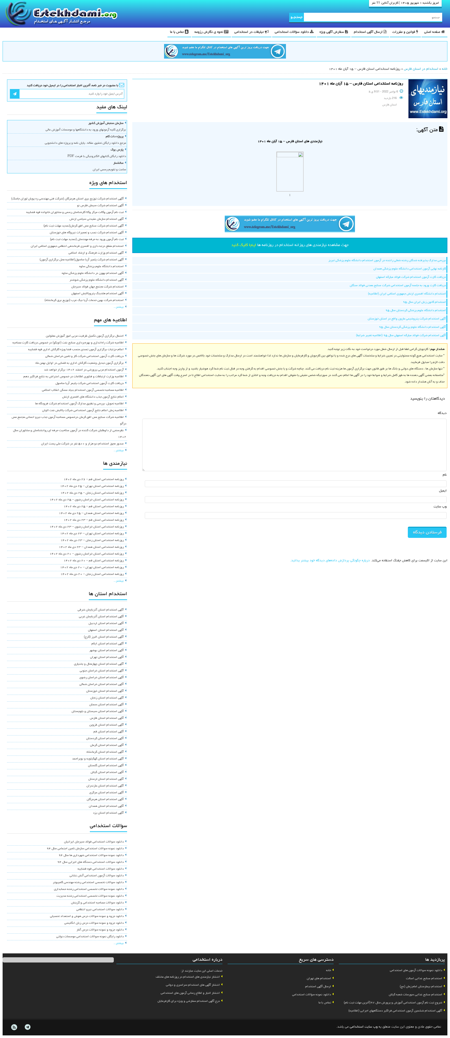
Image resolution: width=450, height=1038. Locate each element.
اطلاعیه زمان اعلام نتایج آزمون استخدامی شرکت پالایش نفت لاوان (83, 410)
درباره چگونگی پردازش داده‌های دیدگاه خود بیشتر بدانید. (330, 561)
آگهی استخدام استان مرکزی (106, 793)
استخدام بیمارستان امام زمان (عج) (421, 987)
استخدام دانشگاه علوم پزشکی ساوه (101, 266)
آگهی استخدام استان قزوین (106, 725)
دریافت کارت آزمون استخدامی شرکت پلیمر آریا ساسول (89, 383)
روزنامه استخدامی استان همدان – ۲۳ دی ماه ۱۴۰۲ (91, 547)
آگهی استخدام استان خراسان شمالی (101, 684)
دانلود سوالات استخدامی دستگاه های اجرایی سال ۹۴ (90, 862)
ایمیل (443, 491)
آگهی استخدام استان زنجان (107, 698)
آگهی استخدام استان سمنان (106, 705)
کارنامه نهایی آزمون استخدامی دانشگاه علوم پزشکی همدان (409, 269)
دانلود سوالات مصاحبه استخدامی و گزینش (97, 903)
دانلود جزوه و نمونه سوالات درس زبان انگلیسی (94, 923)
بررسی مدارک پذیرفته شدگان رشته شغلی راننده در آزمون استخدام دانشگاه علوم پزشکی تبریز (387, 260)
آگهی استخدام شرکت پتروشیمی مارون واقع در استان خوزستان (407, 319)
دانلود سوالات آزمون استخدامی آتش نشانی (97, 876)
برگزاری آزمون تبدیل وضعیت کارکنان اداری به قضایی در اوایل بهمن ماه (79, 363)
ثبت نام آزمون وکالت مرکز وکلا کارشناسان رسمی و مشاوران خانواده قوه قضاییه (75, 212)
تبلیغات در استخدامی (249, 32)
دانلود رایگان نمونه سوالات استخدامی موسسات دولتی (90, 937)
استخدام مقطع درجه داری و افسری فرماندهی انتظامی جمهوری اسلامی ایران (77, 246)
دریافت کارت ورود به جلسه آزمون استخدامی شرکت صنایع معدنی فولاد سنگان (398, 285)
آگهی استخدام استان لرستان (106, 779)
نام (445, 475)
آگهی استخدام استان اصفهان (106, 630)
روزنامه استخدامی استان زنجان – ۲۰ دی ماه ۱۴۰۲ (92, 574)
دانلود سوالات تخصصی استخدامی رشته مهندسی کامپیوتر (88, 882)
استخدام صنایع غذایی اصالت (424, 978)
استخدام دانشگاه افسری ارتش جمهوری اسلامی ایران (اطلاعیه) (407, 294)
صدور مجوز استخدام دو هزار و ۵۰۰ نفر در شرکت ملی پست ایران (82, 444)
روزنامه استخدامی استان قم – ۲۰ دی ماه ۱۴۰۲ (94, 561)
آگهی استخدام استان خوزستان (105, 691)
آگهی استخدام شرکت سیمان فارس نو (100, 205)
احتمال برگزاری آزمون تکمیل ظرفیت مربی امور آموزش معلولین (85, 336)
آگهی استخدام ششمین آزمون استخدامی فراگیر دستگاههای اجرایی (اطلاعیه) (395, 1011)
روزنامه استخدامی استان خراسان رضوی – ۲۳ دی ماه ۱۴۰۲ (86, 527)
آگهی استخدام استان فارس (107, 718)
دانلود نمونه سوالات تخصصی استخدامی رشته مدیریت (90, 896)
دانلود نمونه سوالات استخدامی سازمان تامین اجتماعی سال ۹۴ (85, 849)
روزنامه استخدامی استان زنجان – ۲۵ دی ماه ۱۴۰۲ (92, 493)
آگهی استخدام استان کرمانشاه (105, 752)
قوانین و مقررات (404, 32)
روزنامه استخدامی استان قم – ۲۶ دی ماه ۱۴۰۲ (94, 479)
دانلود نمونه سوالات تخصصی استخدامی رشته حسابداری (89, 889)
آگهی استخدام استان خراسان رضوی (101, 678)
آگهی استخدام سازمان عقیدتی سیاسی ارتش (97, 219)
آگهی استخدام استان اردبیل (106, 623)
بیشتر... (119, 307)
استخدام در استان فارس (421, 69)
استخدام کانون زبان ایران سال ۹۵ (424, 302)
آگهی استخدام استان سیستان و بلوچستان (98, 711)
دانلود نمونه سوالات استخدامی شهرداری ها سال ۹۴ (91, 855)
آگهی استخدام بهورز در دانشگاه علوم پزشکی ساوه (93, 273)
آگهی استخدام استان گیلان (107, 772)
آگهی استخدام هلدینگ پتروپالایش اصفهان (97, 293)
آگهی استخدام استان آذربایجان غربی (101, 617)
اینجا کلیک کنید (243, 245)
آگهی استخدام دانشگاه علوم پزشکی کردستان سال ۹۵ (412, 327)
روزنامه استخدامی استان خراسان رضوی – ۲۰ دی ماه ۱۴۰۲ (86, 554)
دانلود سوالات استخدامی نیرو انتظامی (100, 909)
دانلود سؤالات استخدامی (292, 32)
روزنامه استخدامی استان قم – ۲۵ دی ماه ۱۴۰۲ (94, 506)
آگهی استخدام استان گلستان (106, 766)
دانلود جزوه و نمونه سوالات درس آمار (100, 930)
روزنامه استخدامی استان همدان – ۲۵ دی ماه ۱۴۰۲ (91, 513)
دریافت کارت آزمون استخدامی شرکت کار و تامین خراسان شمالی (84, 356)
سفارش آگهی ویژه (332, 32)
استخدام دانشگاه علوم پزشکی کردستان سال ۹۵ (415, 310)
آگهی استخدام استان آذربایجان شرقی (101, 610)
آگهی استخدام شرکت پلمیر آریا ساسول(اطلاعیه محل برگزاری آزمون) (82, 260)
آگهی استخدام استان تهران (107, 657)
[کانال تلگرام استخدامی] (225, 52)
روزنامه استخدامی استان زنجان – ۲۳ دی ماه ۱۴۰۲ (92, 540)
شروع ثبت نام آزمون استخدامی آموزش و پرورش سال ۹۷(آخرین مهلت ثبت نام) (393, 1003)
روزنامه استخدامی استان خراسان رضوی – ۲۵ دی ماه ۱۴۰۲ (86, 500)
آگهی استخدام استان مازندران (105, 786)
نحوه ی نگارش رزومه (209, 32)
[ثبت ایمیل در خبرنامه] (14, 93)
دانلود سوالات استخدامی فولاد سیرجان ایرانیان (94, 842)
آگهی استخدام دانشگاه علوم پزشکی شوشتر (97, 280)
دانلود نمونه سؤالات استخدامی (311, 995)
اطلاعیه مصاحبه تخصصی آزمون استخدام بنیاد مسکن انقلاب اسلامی (83, 390)
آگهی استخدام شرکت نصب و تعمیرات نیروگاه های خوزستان (87, 233)
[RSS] (14, 1027)
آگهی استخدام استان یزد (108, 813)
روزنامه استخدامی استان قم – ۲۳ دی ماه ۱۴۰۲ (94, 520)
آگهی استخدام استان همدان (106, 806)
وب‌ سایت (440, 507)
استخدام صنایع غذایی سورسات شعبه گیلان (415, 995)
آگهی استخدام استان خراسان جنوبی (102, 671)
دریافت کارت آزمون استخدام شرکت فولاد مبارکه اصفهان (411, 277)
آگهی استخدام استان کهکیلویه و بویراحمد (98, 759)
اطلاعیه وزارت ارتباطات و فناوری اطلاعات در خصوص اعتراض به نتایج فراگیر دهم (73, 377)
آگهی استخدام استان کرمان (107, 745)
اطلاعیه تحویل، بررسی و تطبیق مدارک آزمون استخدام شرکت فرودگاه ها (79, 404)
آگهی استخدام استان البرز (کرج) (104, 637)
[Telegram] (27, 1027)
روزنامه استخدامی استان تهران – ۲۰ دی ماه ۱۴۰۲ (92, 567)
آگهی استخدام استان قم (108, 732)
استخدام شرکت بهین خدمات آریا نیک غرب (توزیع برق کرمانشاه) (84, 300)
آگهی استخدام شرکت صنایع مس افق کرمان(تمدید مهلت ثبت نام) (83, 226)
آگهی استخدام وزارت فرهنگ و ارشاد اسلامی (96, 253)
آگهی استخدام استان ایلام (107, 644)
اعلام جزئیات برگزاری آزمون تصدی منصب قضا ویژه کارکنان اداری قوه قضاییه (76, 349)
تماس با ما (177, 32)
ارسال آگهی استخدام (369, 32)
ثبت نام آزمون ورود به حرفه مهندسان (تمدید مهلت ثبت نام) (87, 239)
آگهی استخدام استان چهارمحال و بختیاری (99, 664)
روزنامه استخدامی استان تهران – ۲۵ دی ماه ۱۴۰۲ (92, 486)
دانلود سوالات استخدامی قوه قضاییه (101, 869)
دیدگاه (442, 413)
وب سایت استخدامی (364, 1027)
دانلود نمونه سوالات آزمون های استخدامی (416, 970)
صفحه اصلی (432, 32)
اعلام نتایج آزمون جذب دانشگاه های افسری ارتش (93, 397)
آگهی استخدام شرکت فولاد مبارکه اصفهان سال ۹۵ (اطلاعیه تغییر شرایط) (401, 335)
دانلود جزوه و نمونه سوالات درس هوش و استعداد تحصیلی (87, 916)
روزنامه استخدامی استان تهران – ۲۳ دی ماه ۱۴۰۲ (92, 534)
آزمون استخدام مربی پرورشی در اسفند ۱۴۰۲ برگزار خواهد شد (84, 370)
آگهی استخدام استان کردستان (105, 738)
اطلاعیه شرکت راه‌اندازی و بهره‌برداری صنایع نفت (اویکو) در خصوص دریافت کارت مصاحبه (68, 343)
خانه (444, 69)
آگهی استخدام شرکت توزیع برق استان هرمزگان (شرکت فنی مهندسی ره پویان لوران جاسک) (67, 199)
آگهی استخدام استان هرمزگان (105, 799)
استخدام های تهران (319, 978)
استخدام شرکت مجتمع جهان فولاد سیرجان (97, 287)
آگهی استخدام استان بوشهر (106, 650)
